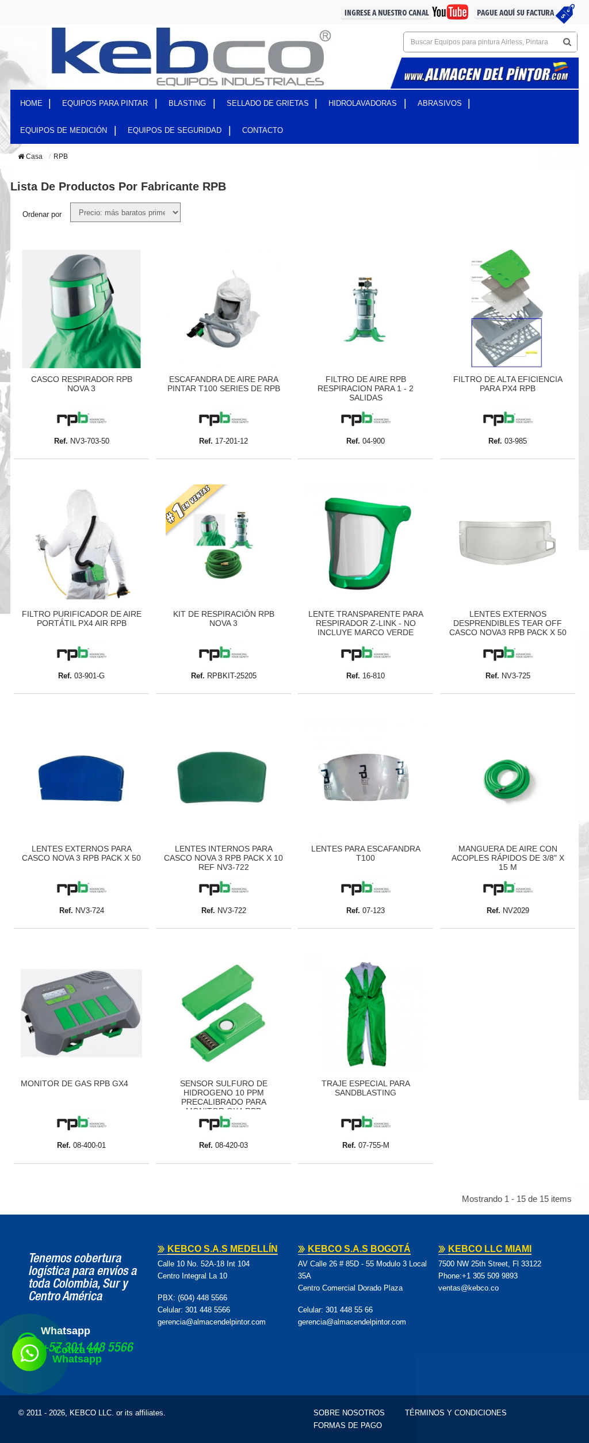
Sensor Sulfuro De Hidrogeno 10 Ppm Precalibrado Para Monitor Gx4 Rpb (223, 1097)
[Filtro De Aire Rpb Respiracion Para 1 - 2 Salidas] (365, 309)
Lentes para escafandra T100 (365, 853)
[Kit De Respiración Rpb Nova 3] (223, 543)
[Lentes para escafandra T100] (365, 778)
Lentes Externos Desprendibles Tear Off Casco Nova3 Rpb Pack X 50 (508, 623)
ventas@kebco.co (468, 1288)
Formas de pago (347, 1425)
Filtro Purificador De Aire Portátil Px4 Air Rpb (81, 618)
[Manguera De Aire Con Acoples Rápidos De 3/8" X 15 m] (507, 778)
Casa (33, 156)
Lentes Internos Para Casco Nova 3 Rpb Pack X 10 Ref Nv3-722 (223, 858)
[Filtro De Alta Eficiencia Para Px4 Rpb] (507, 309)
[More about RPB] (81, 419)
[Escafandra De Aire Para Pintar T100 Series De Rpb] (223, 309)
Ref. (61, 441)
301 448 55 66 (349, 1309)
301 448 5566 (207, 1309)
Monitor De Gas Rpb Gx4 (74, 1083)
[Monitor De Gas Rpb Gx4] (81, 1013)
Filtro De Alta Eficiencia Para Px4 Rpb (508, 384)
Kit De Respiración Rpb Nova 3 (223, 618)
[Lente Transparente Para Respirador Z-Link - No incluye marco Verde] (365, 543)
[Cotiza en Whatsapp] (29, 1354)
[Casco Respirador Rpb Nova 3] (81, 309)
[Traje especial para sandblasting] (365, 1013)
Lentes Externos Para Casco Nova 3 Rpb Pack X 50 (81, 853)
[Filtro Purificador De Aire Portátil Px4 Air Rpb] (81, 543)
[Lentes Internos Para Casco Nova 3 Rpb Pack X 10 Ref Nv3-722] (223, 778)
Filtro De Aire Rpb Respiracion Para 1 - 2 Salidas (366, 388)
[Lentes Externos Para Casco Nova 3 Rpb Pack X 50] (81, 778)
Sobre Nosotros (349, 1412)
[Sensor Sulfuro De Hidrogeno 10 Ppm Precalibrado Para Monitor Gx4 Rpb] (223, 1013)
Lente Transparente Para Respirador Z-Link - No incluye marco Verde (365, 623)
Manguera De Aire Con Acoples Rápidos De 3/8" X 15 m (508, 858)
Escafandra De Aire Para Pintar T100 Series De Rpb (223, 384)
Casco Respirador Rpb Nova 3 (81, 384)
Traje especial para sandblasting (366, 1088)
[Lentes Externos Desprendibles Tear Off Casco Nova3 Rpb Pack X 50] (507, 543)
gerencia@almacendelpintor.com (212, 1322)
